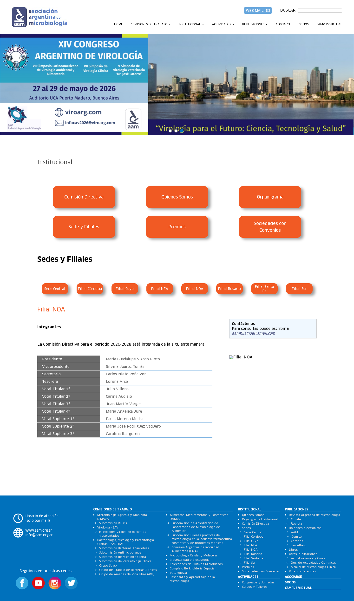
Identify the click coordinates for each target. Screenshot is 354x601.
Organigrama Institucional (260, 519)
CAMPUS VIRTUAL (329, 24)
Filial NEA (159, 289)
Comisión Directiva (84, 197)
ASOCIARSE (283, 24)
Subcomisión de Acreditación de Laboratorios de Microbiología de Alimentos (196, 527)
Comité (296, 519)
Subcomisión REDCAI (113, 523)
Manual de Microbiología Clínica (313, 567)
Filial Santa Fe (264, 288)
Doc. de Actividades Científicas (313, 562)
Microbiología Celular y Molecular (193, 555)
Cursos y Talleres (255, 586)
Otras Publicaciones (303, 554)
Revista (296, 523)
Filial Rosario (229, 289)
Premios (177, 227)
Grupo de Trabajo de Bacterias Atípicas (128, 570)
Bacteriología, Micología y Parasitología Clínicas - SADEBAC (125, 542)
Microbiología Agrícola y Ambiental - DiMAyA (123, 517)
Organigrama (270, 197)
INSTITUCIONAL (190, 24)
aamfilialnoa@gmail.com (253, 333)
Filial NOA (194, 289)
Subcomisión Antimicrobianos (120, 552)
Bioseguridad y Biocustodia (190, 559)
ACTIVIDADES (221, 24)
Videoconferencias (302, 571)
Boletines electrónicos (305, 528)
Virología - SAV (107, 527)
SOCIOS (303, 24)
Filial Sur (299, 289)
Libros (293, 549)
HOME (118, 24)
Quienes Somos (177, 197)
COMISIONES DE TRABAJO (149, 24)
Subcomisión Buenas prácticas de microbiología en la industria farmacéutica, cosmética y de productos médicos (202, 539)
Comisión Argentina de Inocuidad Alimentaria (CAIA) (195, 549)
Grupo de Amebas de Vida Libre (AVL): (127, 574)
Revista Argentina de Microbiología (314, 515)
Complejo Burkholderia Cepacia (192, 568)
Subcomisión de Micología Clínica (122, 557)
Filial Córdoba (90, 289)
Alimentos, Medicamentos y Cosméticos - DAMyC (200, 517)
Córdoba (297, 541)
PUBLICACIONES (253, 24)
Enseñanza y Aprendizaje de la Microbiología (192, 579)
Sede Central (54, 289)
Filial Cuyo (125, 289)
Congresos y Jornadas (258, 582)
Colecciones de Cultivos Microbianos (196, 564)
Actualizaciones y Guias (308, 558)
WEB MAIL (258, 10)
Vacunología (178, 573)
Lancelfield (298, 545)
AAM (294, 532)
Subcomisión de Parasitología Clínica (125, 561)
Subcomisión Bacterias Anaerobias (124, 548)
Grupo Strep (108, 565)
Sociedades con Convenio (260, 571)
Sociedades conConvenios (270, 227)
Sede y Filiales (83, 227)
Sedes (246, 528)
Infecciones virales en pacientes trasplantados (122, 533)
